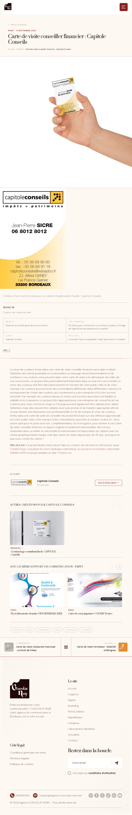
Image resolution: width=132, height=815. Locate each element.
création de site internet (84, 445)
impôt (57, 630)
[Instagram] (91, 795)
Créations (73, 723)
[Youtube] (120, 795)
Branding (73, 705)
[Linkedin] (114, 795)
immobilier (86, 630)
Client (9, 336)
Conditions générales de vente (28, 752)
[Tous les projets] (66, 647)
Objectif (10, 322)
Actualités (73, 734)
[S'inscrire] (117, 763)
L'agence (73, 694)
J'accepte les (94, 773)
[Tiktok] (108, 795)
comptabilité (43, 630)
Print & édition (76, 711)
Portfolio (20, 49)
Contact (72, 740)
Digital (71, 700)
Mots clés (73, 336)
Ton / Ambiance (76, 322)
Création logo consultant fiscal (28, 449)
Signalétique (75, 717)
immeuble (16, 630)
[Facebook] (96, 795)
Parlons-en (65, 452)
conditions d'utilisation (102, 773)
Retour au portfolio (19, 24)
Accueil (11, 49)
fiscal (29, 630)
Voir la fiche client (107, 482)
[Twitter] (102, 795)
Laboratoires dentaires (81, 728)
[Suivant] (119, 567)
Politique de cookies (21, 764)
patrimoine (70, 630)
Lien (5, 349)
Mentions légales (19, 758)
